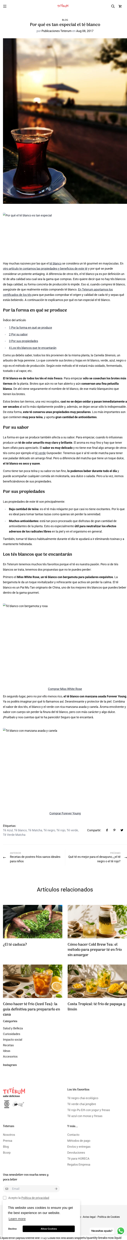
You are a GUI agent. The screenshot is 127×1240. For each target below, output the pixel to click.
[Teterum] (63, 6)
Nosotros (9, 1134)
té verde (40, 453)
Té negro (49, 830)
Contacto (73, 1134)
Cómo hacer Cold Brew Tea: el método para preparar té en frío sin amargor (95, 950)
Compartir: (94, 830)
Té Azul (8, 830)
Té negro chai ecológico (82, 1098)
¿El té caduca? (15, 945)
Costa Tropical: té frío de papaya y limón (96, 1007)
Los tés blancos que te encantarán (32, 348)
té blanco (55, 263)
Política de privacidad (35, 1198)
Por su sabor (18, 334)
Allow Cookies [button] (49, 1228)
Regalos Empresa (78, 1164)
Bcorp (7, 1152)
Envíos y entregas (78, 1146)
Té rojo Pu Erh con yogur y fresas (88, 1110)
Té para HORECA (78, 1158)
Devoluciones (76, 1152)
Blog (65, 20)
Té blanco (20, 830)
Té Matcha (35, 830)
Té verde (72, 830)
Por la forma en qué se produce (30, 327)
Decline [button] (12, 1228)
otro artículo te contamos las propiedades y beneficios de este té (45, 268)
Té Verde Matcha (14, 834)
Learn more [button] (17, 1219)
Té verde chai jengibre (81, 1104)
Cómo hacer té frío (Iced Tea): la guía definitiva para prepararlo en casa (31, 1009)
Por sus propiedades (23, 341)
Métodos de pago (78, 1140)
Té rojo (60, 830)
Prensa (7, 1140)
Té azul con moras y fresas (84, 1116)
